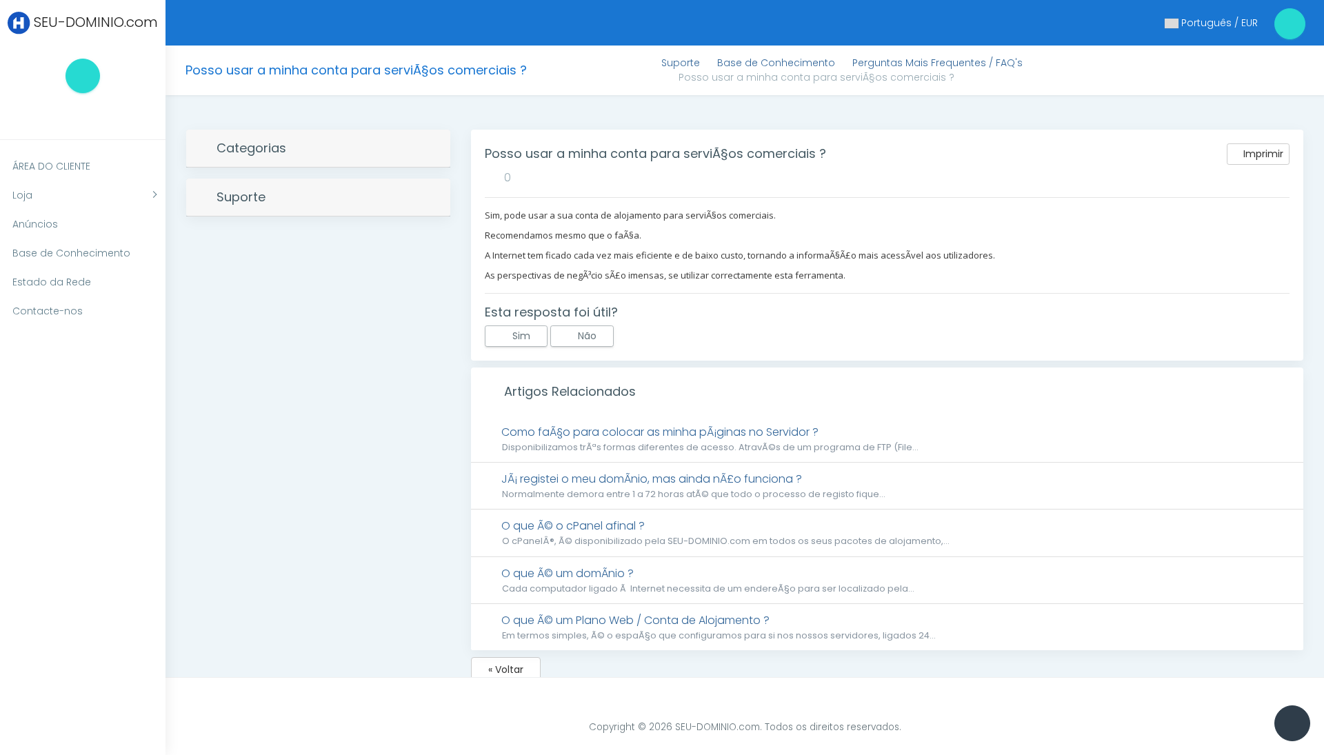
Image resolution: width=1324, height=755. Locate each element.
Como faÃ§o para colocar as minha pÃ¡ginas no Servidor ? (708, 438)
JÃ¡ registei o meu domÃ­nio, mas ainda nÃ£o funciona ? (692, 485)
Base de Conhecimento (776, 63)
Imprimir (1262, 154)
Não (585, 336)
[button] (75, 113)
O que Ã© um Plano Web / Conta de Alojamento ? (717, 626)
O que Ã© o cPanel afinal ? (724, 532)
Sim (520, 336)
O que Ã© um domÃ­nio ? (706, 579)
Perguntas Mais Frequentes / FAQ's (937, 63)
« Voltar (505, 669)
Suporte (680, 63)
